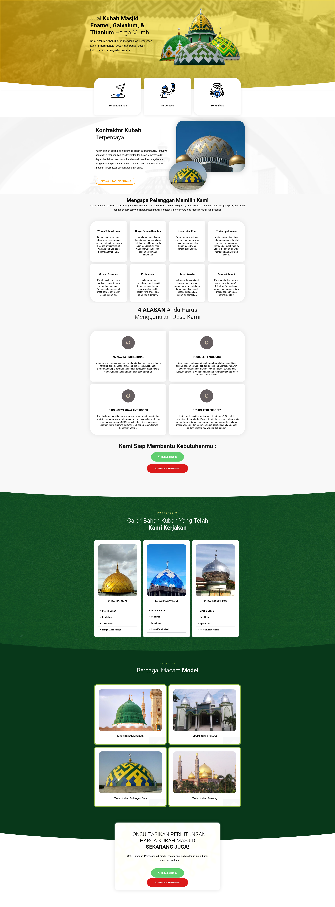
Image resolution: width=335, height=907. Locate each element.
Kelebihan (107, 617)
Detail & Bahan (109, 611)
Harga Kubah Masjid (111, 629)
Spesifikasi (107, 623)
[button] (117, 611)
